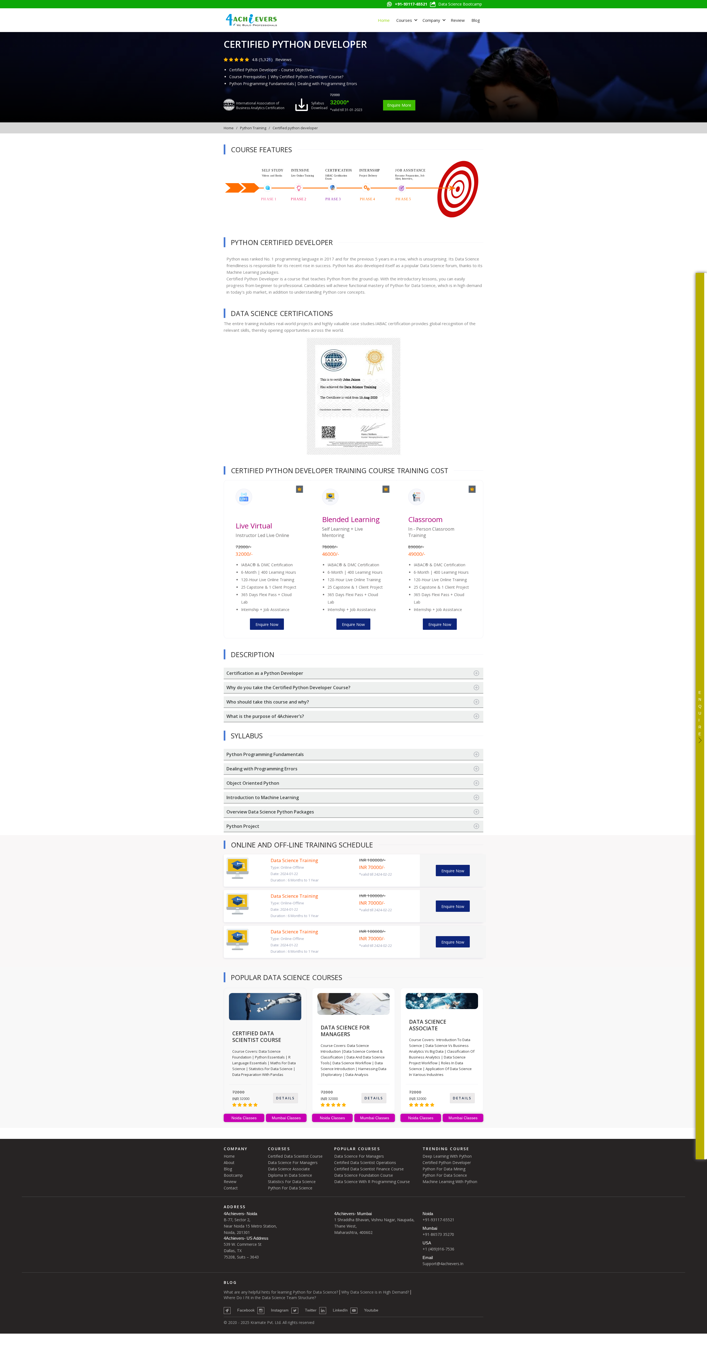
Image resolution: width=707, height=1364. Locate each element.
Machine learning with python (450, 1181)
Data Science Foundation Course (363, 1175)
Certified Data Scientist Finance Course (369, 1168)
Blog (475, 20)
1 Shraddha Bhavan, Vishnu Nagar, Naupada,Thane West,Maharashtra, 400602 (374, 1226)
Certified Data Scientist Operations (365, 1162)
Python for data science (445, 1175)
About (229, 1162)
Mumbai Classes (286, 1118)
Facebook (246, 1310)
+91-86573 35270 (438, 1234)
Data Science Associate (289, 1168)
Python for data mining (444, 1168)
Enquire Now (266, 624)
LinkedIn (340, 1310)
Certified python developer (295, 127)
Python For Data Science (290, 1188)
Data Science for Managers (293, 1162)
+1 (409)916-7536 (438, 1249)
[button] (406, 20)
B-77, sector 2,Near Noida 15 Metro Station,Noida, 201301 (250, 1226)
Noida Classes (244, 1118)
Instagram (280, 1310)
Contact (231, 1188)
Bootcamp (233, 1175)
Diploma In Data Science (290, 1175)
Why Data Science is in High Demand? (375, 1292)
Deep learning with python (447, 1156)
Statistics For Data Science (292, 1181)
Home (384, 20)
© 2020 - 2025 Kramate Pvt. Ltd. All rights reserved (269, 1322)
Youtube (371, 1310)
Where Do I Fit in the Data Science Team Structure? (270, 1297)
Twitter (310, 1310)
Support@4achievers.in (443, 1263)
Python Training (253, 127)
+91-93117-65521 (438, 1219)
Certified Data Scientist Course (295, 1156)
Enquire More (399, 105)
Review (458, 20)
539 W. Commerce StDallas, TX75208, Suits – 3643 (243, 1251)
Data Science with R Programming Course (372, 1181)
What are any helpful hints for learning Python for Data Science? (281, 1292)
